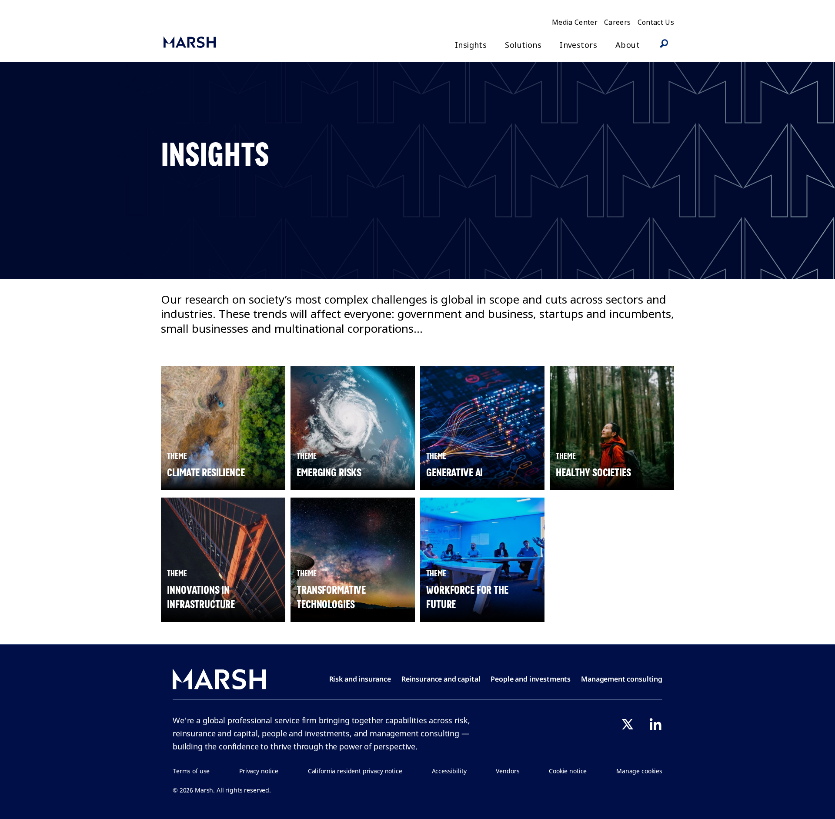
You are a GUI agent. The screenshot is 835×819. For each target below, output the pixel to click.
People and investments (531, 679)
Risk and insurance (360, 679)
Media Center (575, 22)
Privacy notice (258, 771)
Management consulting (621, 679)
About (627, 45)
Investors (578, 45)
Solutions (523, 45)
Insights (471, 45)
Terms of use (191, 771)
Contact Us (656, 22)
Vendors (507, 771)
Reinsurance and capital (441, 679)
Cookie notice (568, 771)
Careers (617, 22)
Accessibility (449, 771)
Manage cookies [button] (639, 771)
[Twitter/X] (627, 724)
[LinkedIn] (655, 724)
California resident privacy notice (355, 771)
